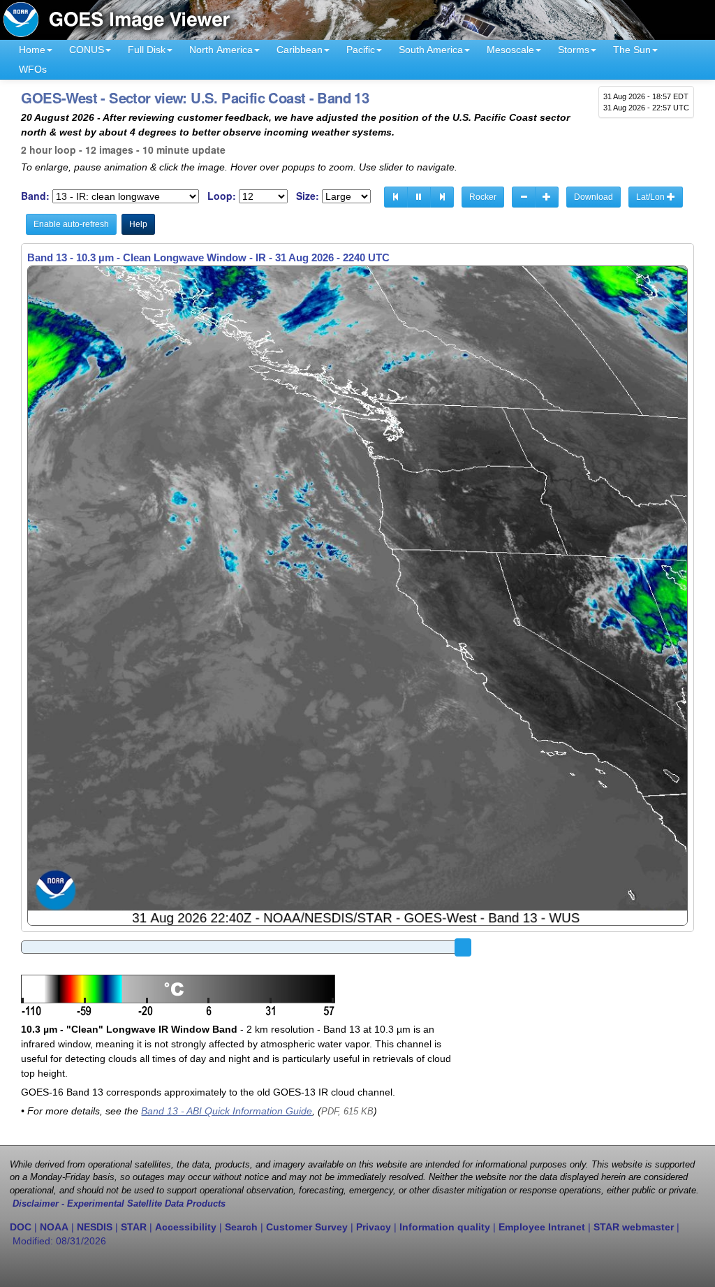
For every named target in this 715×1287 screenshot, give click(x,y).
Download (593, 197)
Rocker (482, 197)
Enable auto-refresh (71, 224)
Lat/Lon (651, 197)
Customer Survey (307, 1227)
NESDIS (94, 1227)
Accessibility (185, 1227)
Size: (307, 196)
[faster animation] (547, 197)
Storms (573, 49)
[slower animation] (524, 197)
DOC (20, 1227)
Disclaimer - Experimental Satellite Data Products (119, 1204)
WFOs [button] (33, 69)
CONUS (86, 49)
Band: (35, 196)
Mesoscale (510, 49)
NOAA (54, 1227)
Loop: (221, 196)
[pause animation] (419, 197)
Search (241, 1227)
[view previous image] (396, 197)
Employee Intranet (542, 1227)
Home (32, 49)
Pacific (360, 49)
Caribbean (300, 49)
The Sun (632, 49)
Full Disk (146, 49)
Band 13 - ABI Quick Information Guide (226, 1111)
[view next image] (442, 197)
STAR (134, 1227)
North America (221, 49)
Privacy (373, 1227)
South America (431, 49)
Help (138, 224)
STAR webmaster (634, 1227)
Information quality (444, 1227)
